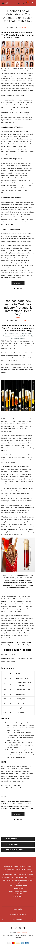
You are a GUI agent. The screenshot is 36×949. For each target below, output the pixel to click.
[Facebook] (11, 928)
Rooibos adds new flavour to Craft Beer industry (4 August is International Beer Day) (18, 307)
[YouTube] (24, 928)
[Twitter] (16, 928)
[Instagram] (20, 928)
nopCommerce (22, 933)
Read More (18, 283)
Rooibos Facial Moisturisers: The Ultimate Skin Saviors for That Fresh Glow (18, 16)
